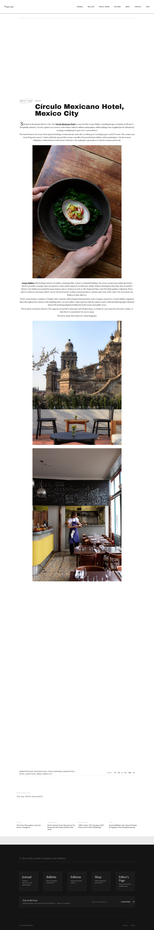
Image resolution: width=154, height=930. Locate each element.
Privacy (125, 925)
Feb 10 (26, 101)
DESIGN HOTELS (69, 771)
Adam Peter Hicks (26, 771)
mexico (39, 774)
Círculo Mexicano (55, 771)
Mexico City (47, 774)
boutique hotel (40, 771)
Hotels (38, 101)
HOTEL (21, 774)
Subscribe (125, 902)
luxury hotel (30, 774)
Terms (133, 925)
